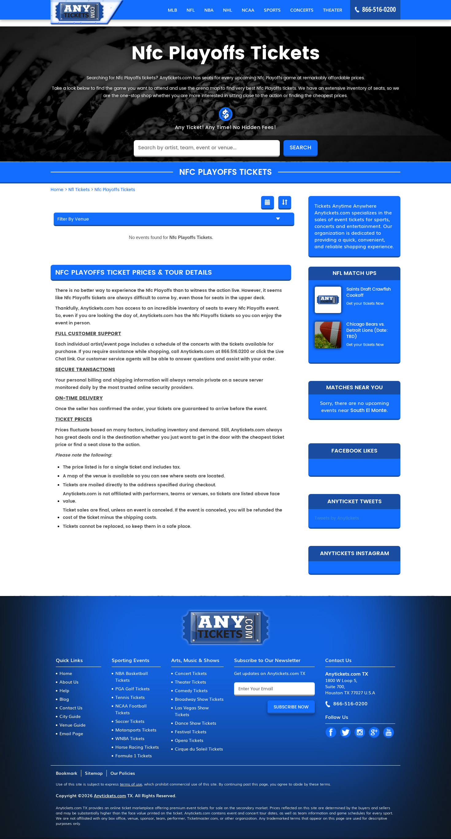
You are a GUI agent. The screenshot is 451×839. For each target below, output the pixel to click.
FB (330, 733)
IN (359, 733)
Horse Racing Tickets (137, 747)
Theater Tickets (190, 682)
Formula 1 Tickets (133, 755)
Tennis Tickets (130, 697)
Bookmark (66, 773)
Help (64, 690)
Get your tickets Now (365, 303)
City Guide (70, 716)
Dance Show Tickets (195, 723)
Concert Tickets (191, 673)
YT (388, 733)
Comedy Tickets (191, 690)
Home (66, 673)
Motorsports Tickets (135, 730)
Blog (64, 699)
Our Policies (122, 773)
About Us (69, 682)
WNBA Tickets (130, 738)
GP (374, 733)
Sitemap (94, 773)
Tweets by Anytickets (336, 518)
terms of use (131, 784)
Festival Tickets (190, 731)
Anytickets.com (110, 795)
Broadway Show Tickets (199, 699)
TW (345, 733)
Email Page (71, 733)
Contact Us (71, 707)
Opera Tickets (189, 740)
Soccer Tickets (130, 721)
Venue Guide (73, 725)
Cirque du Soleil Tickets (199, 749)
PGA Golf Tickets (132, 688)
